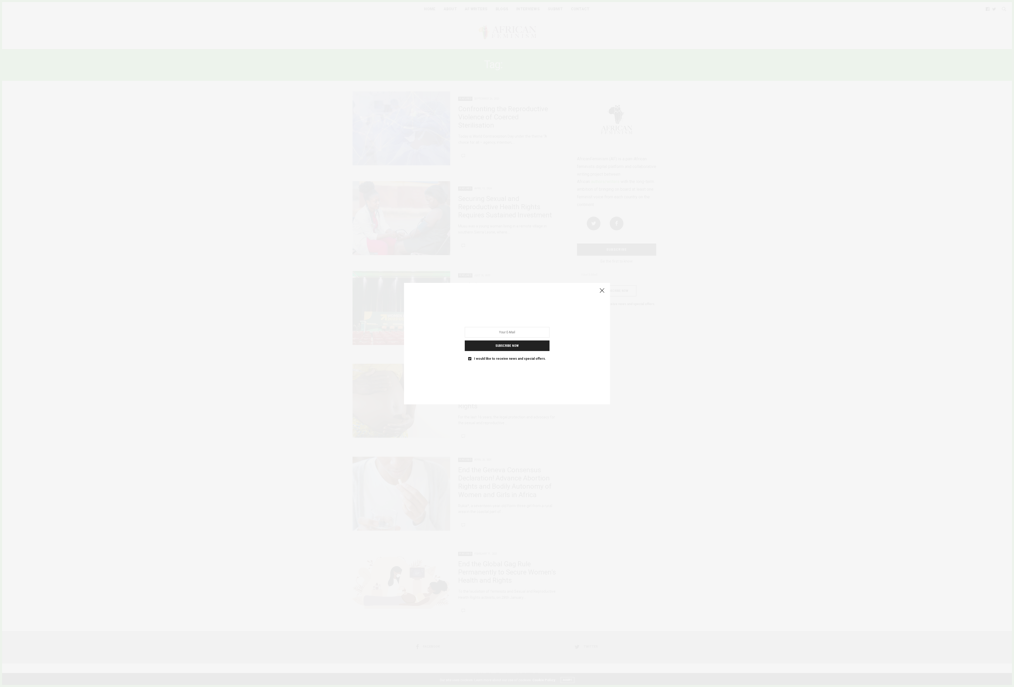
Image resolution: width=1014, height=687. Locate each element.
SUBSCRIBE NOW (507, 345)
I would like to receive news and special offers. (510, 358)
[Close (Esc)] (602, 291)
